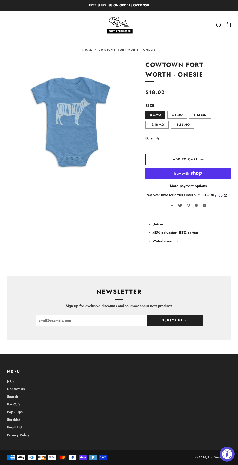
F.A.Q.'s (13, 404)
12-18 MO (157, 124)
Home (87, 50)
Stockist (13, 419)
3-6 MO (177, 115)
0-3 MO (155, 115)
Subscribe (172, 320)
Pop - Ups (15, 412)
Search (12, 396)
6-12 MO (200, 115)
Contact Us (16, 388)
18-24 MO (182, 124)
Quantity (152, 138)
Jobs (10, 381)
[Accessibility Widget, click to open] (227, 454)
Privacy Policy (18, 435)
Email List (14, 427)
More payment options (188, 185)
